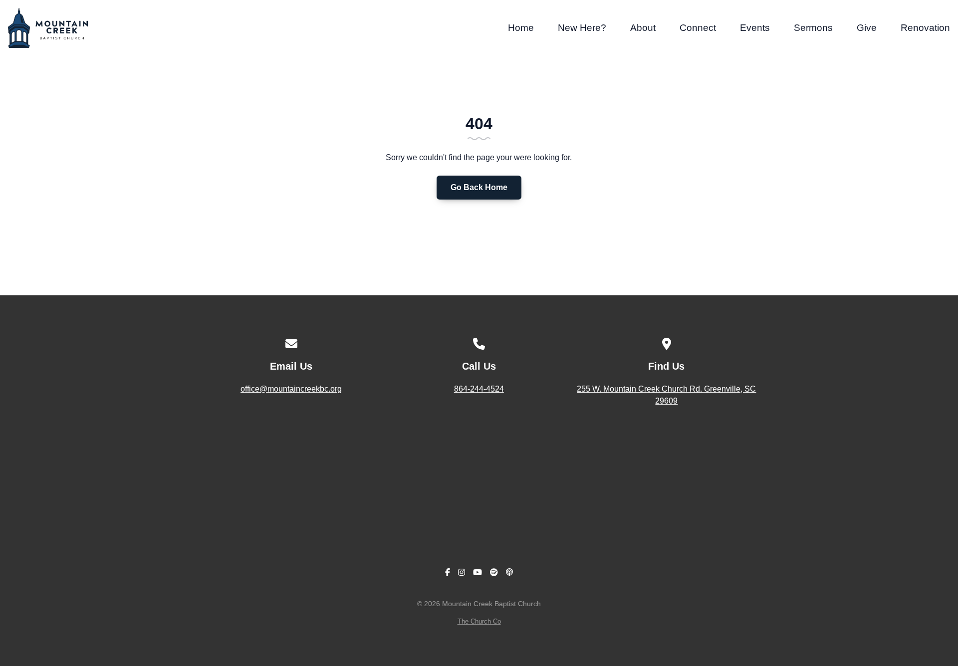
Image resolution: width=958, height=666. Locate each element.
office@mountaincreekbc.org (291, 389)
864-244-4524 (479, 389)
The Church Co (479, 621)
